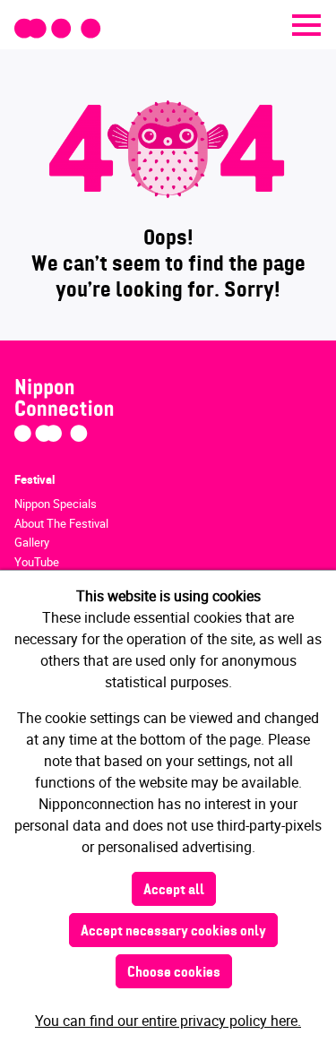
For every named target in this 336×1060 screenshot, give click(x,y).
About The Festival (61, 523)
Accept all (173, 890)
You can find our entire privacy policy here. (168, 1020)
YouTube (36, 562)
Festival (34, 479)
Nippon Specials (55, 504)
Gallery (31, 542)
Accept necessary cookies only (173, 932)
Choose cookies (173, 973)
